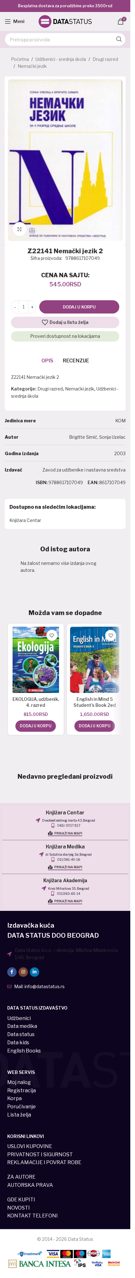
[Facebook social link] (12, 972)
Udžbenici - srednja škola (60, 59)
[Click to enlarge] (20, 229)
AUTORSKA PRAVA (30, 1185)
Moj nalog (19, 1082)
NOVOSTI (18, 1208)
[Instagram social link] (23, 972)
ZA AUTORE (21, 1177)
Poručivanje (21, 1107)
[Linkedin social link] (34, 972)
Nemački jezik (32, 66)
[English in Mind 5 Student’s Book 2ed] (95, 660)
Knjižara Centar (25, 520)
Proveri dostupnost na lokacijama (65, 336)
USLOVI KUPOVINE (29, 1146)
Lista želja (19, 1115)
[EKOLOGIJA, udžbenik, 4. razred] (36, 660)
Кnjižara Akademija (65, 880)
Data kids (18, 1043)
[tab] (47, 360)
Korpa (14, 1098)
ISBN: (42, 482)
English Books (24, 1051)
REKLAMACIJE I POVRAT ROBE (44, 1162)
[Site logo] (65, 21)
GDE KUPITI (21, 1200)
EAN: (93, 482)
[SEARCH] (119, 39)
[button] (35, 726)
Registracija (21, 1090)
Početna (20, 59)
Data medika (22, 1026)
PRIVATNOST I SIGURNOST (40, 1155)
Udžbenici (19, 1018)
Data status (21, 1034)
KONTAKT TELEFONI (32, 1216)
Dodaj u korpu (79, 306)
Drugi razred (105, 59)
